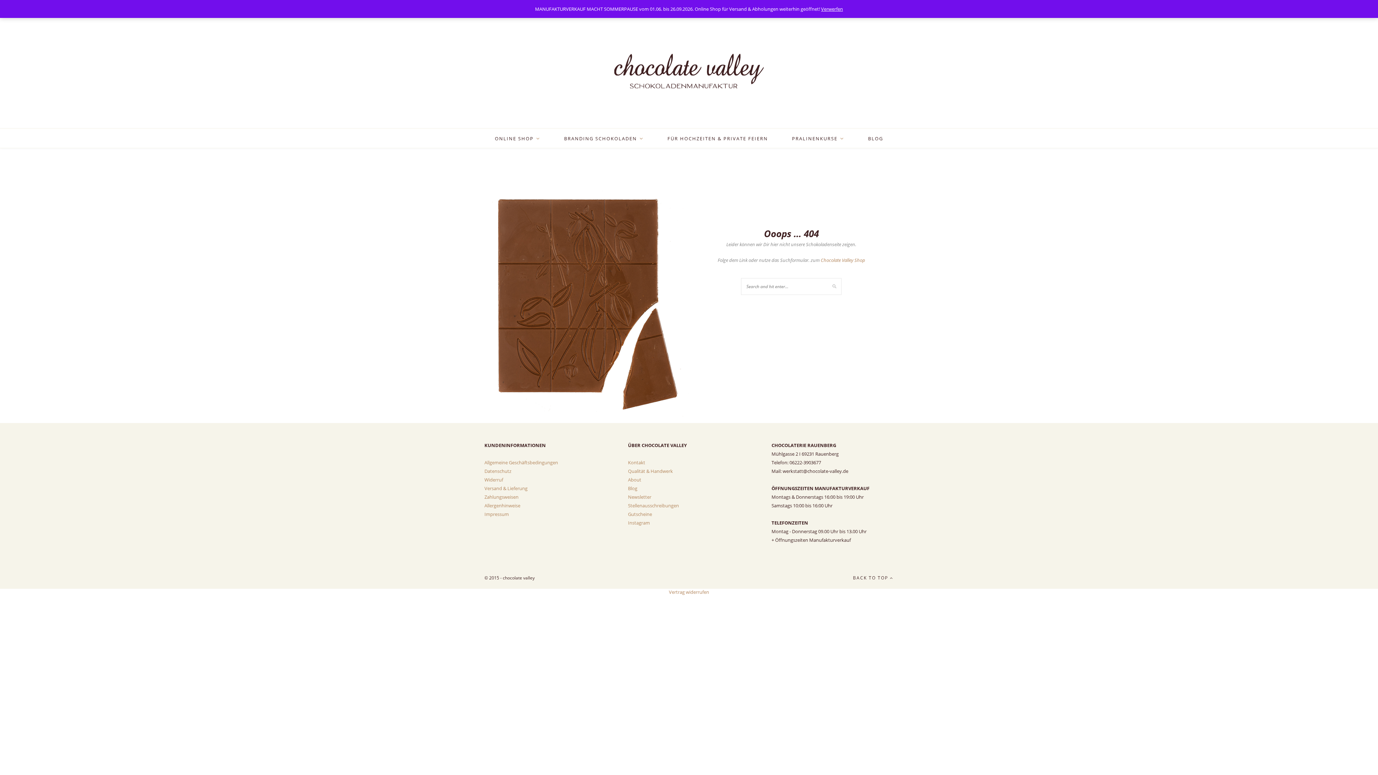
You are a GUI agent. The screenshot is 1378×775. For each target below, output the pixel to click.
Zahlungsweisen (501, 497)
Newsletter (639, 497)
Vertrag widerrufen (689, 592)
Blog (875, 138)
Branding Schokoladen (600, 138)
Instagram (639, 523)
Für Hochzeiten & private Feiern (717, 138)
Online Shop (514, 138)
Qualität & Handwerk (650, 471)
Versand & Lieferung (506, 488)
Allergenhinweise (502, 505)
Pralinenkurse (815, 138)
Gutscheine (640, 514)
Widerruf (493, 479)
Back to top (871, 578)
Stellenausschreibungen (653, 505)
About (634, 479)
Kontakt (636, 462)
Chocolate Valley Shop (843, 260)
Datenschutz (497, 471)
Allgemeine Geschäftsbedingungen (521, 462)
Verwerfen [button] (832, 9)
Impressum (496, 514)
